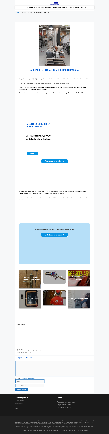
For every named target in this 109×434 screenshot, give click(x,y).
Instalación (30, 7)
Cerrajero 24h (27, 350)
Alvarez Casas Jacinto (30, 299)
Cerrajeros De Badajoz (54, 276)
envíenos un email (53, 427)
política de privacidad (29, 378)
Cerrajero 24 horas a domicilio (25, 352)
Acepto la (25, 378)
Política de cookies (19, 403)
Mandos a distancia (46, 7)
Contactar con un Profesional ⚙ (54, 161)
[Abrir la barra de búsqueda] (85, 7)
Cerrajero (20, 350)
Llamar (32, 153)
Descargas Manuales (74, 7)
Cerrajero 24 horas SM (79, 299)
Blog (82, 7)
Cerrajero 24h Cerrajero (36, 350)
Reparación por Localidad (66, 402)
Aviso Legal (17, 405)
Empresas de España (64, 405)
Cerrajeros (20, 349)
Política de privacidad (19, 400)
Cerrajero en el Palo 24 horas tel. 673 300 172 (29, 354)
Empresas (64, 7)
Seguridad (37, 7)
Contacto (17, 408)
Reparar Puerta (57, 7)
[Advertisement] (54, 19)
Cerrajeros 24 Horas (64, 407)
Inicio (24, 7)
